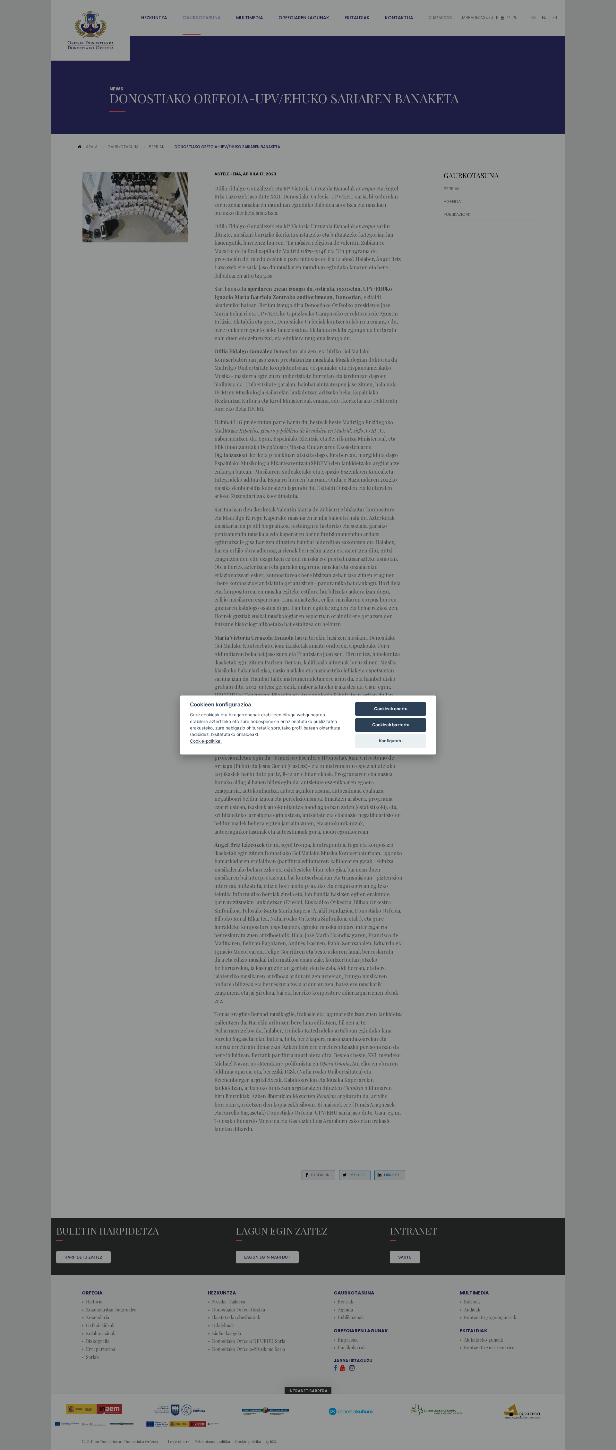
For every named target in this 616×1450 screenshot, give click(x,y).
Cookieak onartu (390, 708)
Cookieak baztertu (390, 724)
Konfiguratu (391, 740)
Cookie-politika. (206, 741)
